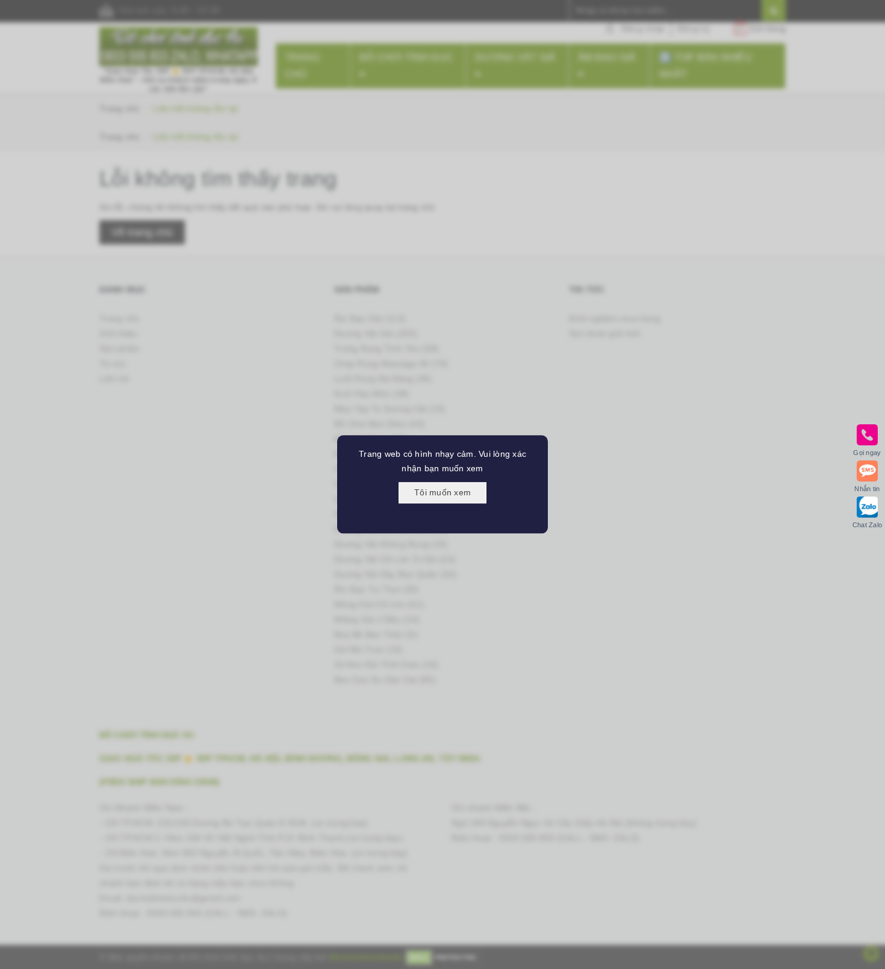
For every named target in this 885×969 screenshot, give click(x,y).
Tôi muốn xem (442, 492)
